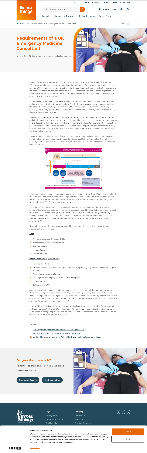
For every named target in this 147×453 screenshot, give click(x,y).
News (105, 3)
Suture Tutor (105, 16)
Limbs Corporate (87, 16)
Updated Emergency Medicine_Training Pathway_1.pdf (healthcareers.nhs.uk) (67, 337)
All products (70, 16)
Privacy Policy (52, 416)
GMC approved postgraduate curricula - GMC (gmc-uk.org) (59, 330)
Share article (54, 380)
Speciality (47, 16)
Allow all (127, 432)
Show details (35, 448)
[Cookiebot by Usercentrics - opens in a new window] (15, 448)
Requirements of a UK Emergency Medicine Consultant (54, 24)
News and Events (23, 24)
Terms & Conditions (54, 419)
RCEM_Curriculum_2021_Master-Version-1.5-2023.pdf (56, 333)
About (86, 3)
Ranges (57, 16)
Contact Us (80, 416)
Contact (95, 3)
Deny (128, 439)
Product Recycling (83, 423)
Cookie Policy (52, 423)
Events (114, 3)
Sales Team (125, 3)
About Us (79, 419)
